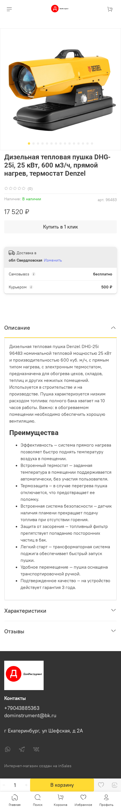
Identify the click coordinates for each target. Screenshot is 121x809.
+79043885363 (21, 708)
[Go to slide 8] (60, 143)
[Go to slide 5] (47, 143)
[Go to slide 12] (78, 143)
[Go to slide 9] (65, 143)
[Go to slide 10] (69, 143)
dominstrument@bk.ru (30, 715)
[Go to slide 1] (29, 143)
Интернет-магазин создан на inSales (37, 765)
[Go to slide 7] (56, 143)
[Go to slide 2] (33, 143)
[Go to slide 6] (51, 143)
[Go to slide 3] (38, 143)
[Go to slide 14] (87, 143)
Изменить (53, 260)
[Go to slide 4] (42, 143)
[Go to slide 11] (74, 143)
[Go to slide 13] (83, 143)
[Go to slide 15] (92, 143)
